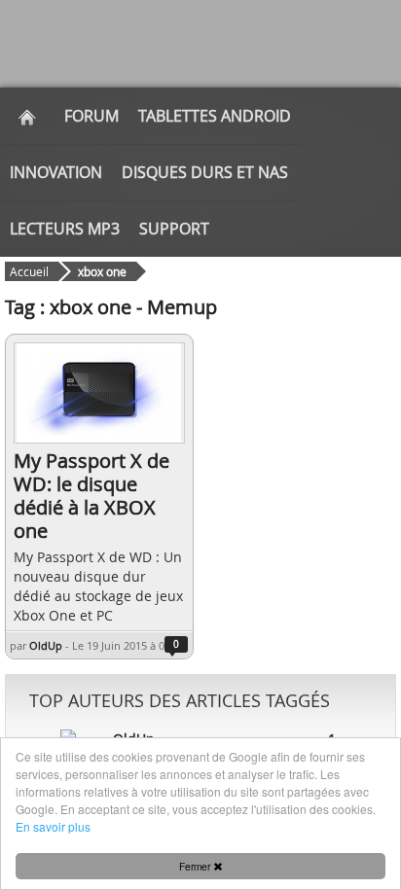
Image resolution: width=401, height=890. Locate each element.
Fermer (196, 866)
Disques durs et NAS (205, 172)
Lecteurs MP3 (65, 228)
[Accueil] (27, 116)
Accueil (29, 271)
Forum (91, 115)
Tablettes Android (214, 115)
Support (174, 228)
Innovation (56, 172)
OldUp (45, 645)
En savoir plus (53, 826)
